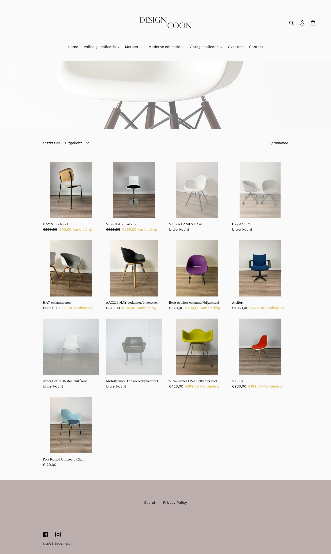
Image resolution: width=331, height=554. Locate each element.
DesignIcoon (63, 543)
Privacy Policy (175, 502)
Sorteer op (51, 143)
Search (150, 502)
